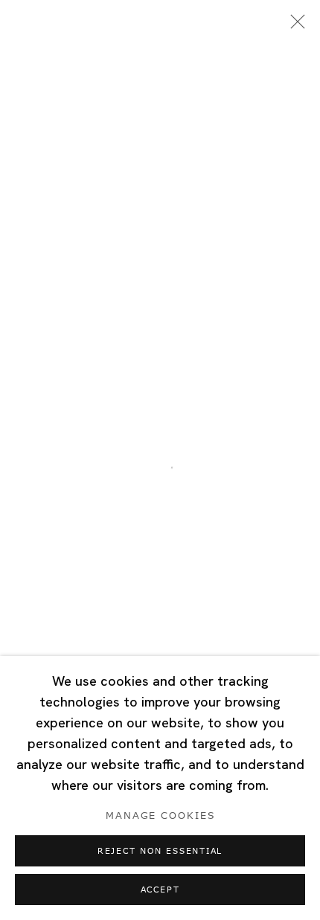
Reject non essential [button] (160, 851)
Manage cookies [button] (160, 816)
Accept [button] (160, 890)
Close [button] (294, 26)
